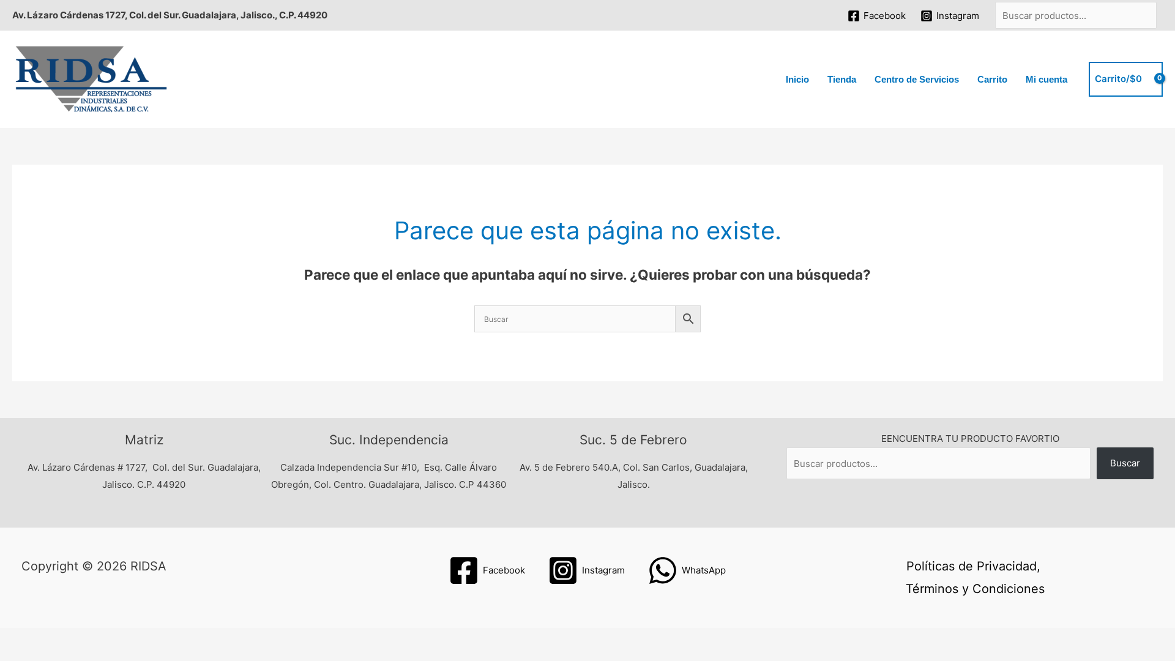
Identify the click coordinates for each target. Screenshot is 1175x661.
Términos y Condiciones (975, 588)
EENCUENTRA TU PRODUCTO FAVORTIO (970, 438)
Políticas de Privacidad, (973, 566)
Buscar (1125, 463)
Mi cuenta (1046, 79)
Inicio (797, 79)
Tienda (841, 79)
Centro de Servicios (917, 79)
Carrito (992, 79)
